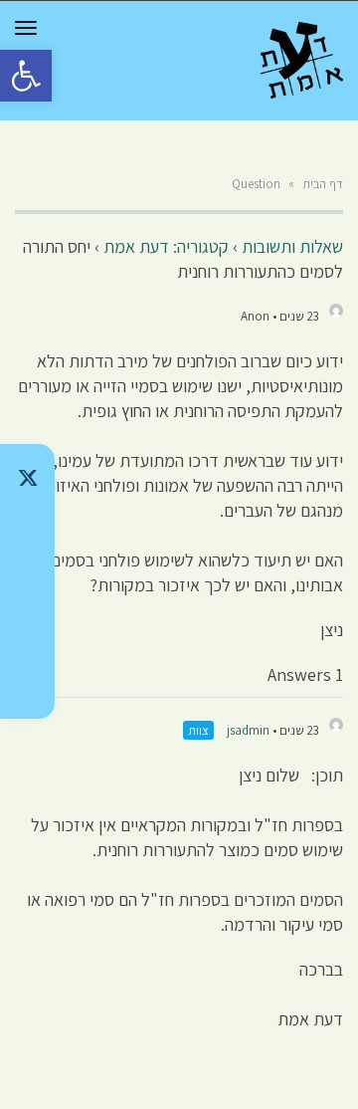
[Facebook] (27, 633)
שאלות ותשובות (292, 246)
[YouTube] (27, 685)
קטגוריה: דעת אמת (166, 246)
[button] (26, 76)
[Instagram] (27, 581)
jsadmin (248, 730)
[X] (27, 478)
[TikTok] (27, 530)
